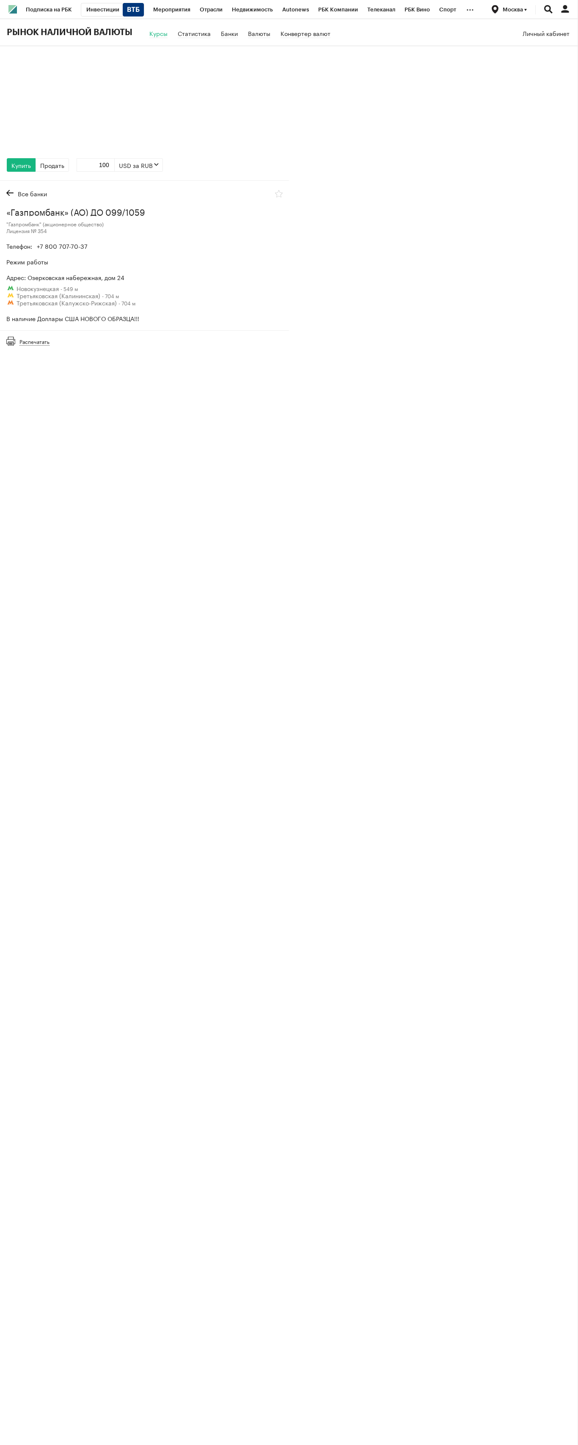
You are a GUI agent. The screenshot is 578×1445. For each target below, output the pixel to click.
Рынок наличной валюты (69, 32)
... (470, 8)
